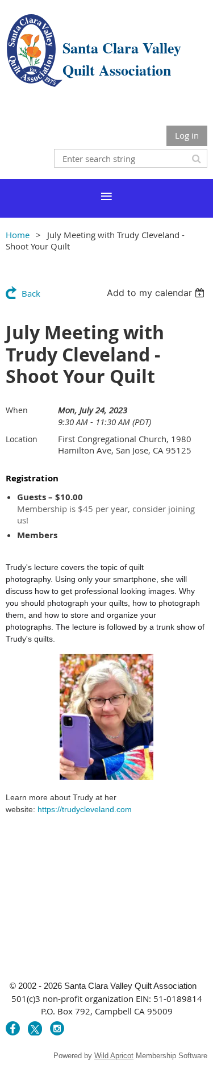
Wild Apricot (113, 1055)
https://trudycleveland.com (84, 809)
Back (31, 293)
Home (18, 234)
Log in (187, 135)
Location (21, 439)
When (17, 410)
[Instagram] (57, 1028)
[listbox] (157, 293)
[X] (35, 1028)
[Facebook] (13, 1028)
